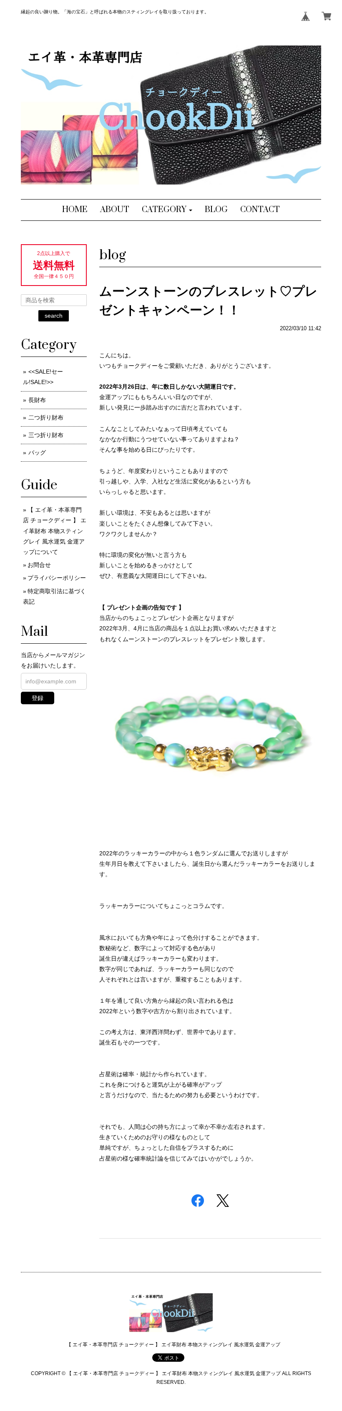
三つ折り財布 (45, 435)
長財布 (37, 400)
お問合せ (39, 564)
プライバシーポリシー (57, 577)
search (54, 315)
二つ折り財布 (45, 417)
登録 (37, 698)
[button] (167, 210)
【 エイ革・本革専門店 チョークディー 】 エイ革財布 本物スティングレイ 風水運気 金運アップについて (54, 530)
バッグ (37, 452)
